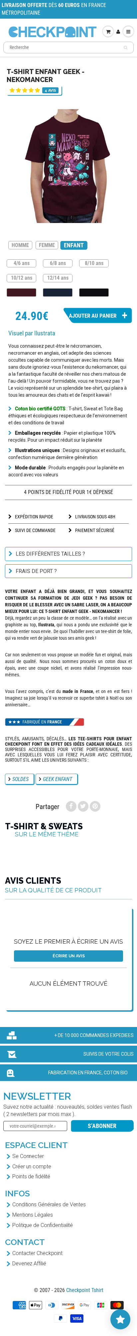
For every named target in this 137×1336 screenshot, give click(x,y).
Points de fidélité (31, 1176)
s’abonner (102, 1125)
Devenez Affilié (29, 1263)
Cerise (21, 292)
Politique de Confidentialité (42, 1225)
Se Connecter (28, 1156)
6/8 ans (58, 262)
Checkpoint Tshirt (84, 1290)
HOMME (20, 245)
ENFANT (73, 245)
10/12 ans (21, 277)
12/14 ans (57, 277)
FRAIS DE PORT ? (36, 571)
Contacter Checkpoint (37, 1253)
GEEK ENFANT (57, 779)
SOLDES (20, 779)
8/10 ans (94, 262)
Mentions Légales (32, 1215)
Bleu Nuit (57, 292)
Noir (94, 292)
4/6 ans (22, 262)
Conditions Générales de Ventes (49, 1204)
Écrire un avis (69, 956)
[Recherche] (125, 47)
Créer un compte (31, 1166)
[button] (25, 90)
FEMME (47, 245)
